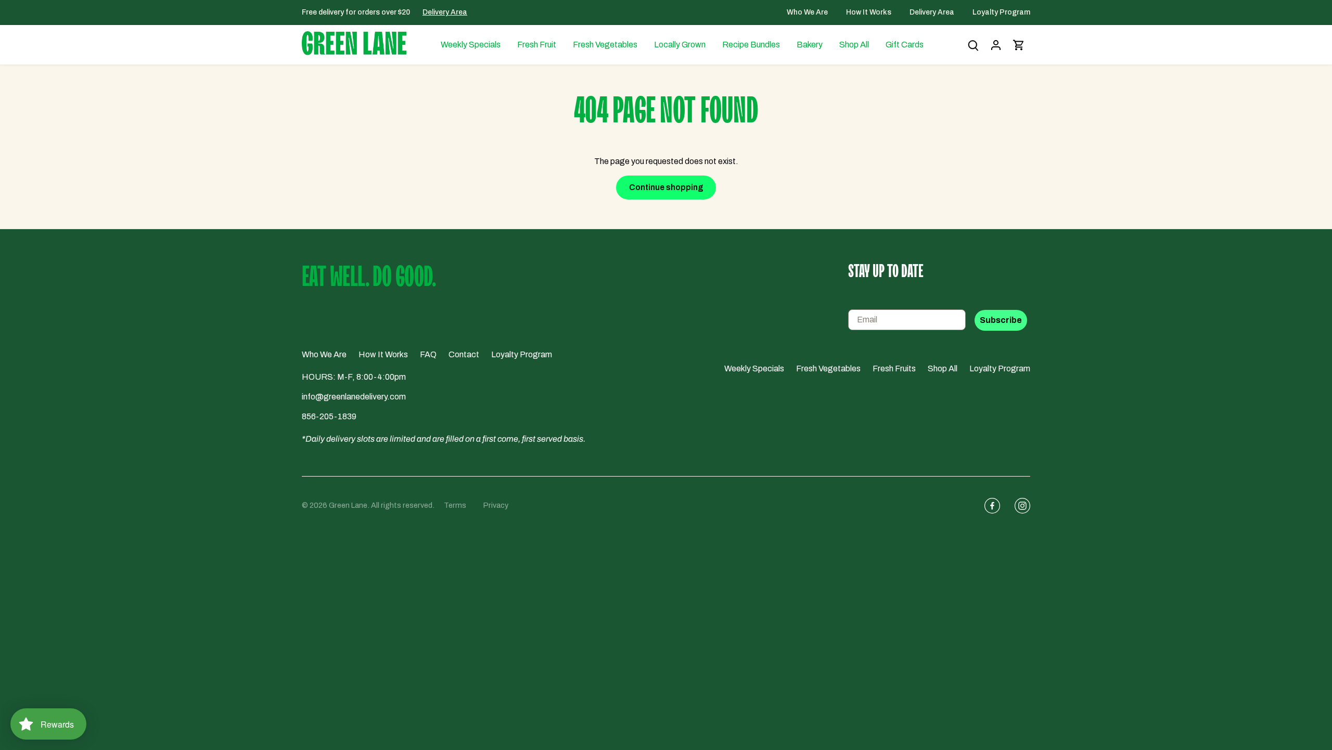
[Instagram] (1018, 506)
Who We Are (808, 12)
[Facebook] (988, 506)
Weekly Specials (754, 368)
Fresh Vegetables (828, 368)
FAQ (428, 354)
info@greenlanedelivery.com (354, 396)
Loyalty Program (1001, 12)
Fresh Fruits (894, 368)
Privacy (495, 505)
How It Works (869, 12)
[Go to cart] (1019, 45)
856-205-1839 (329, 416)
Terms (455, 505)
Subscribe (1001, 320)
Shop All (942, 368)
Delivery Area (444, 12)
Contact (464, 354)
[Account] (995, 45)
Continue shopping (666, 187)
